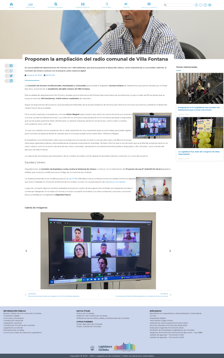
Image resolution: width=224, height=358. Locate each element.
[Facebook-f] (196, 5)
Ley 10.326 (72, 178)
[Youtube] (209, 5)
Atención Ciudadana (149, 7)
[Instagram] (205, 5)
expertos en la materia (115, 182)
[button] (26, 250)
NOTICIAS (50, 75)
